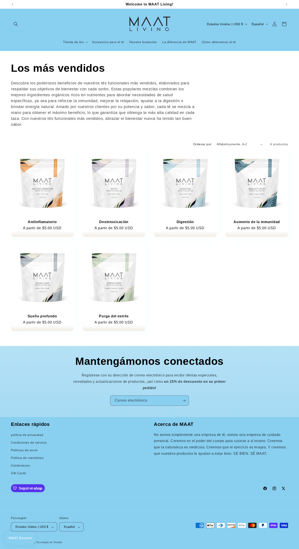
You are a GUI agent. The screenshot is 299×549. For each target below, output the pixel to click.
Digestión (185, 222)
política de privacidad (27, 435)
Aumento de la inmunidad (257, 222)
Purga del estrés (114, 316)
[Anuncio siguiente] (286, 4)
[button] (16, 24)
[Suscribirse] (184, 400)
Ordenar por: (202, 144)
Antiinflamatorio (42, 222)
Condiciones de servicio (29, 442)
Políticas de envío (24, 450)
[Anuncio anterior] (12, 4)
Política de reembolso (27, 458)
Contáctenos (20, 465)
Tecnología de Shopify (49, 542)
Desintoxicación (113, 222)
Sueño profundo (42, 316)
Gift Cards (18, 473)
